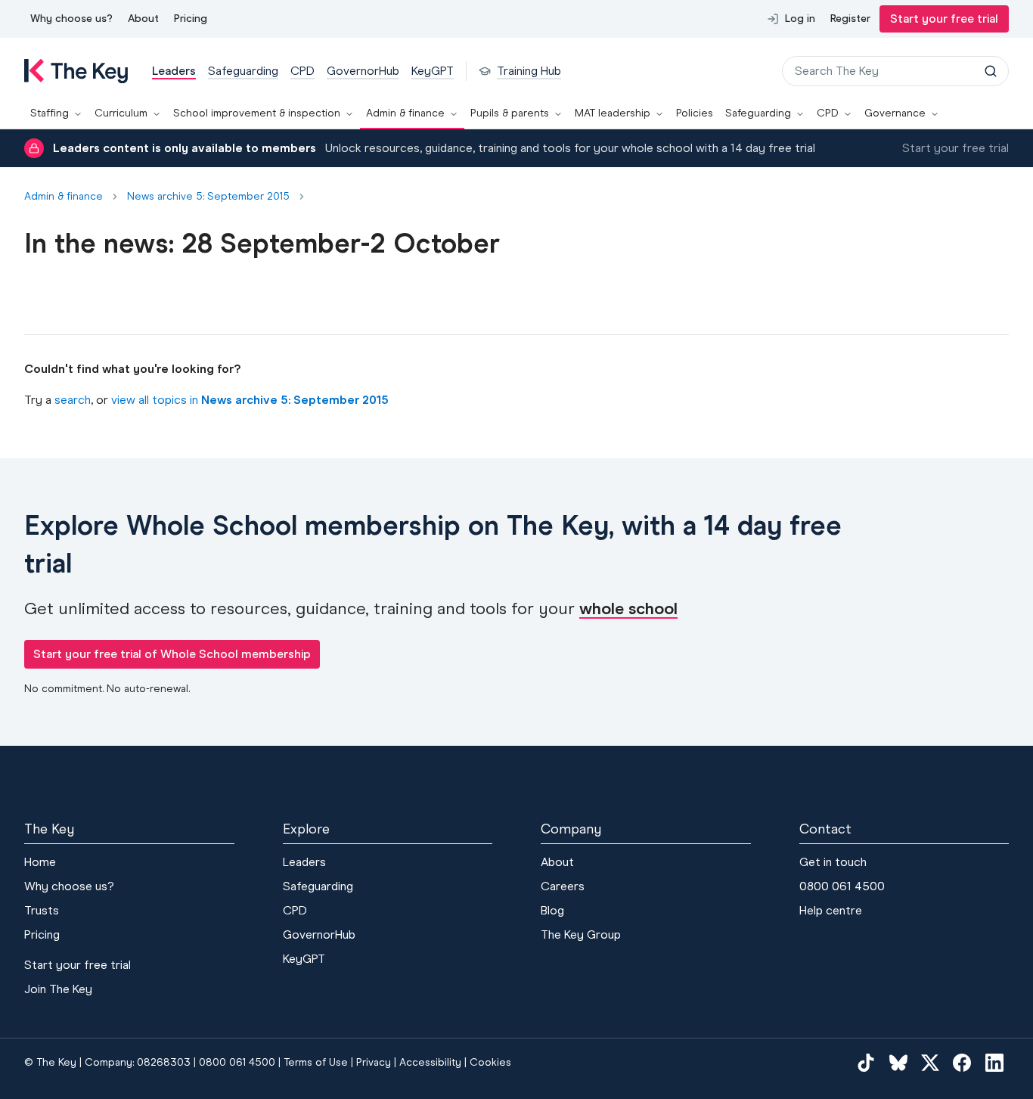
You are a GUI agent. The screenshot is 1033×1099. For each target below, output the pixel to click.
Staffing (49, 113)
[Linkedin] (994, 1063)
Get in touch (833, 862)
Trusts (41, 910)
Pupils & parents (509, 113)
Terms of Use (316, 1062)
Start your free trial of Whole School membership (172, 654)
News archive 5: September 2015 (208, 196)
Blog (552, 910)
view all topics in (250, 400)
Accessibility (430, 1062)
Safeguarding (758, 113)
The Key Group (581, 934)
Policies (694, 113)
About (143, 18)
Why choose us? (71, 18)
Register (850, 18)
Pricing (190, 18)
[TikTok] (866, 1063)
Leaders (304, 862)
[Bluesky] (898, 1063)
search (72, 400)
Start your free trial (944, 18)
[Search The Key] (990, 71)
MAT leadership (612, 113)
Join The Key (58, 989)
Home (40, 862)
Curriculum (121, 113)
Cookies (490, 1062)
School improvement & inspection (256, 113)
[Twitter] (930, 1063)
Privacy (373, 1062)
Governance (895, 113)
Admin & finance (405, 113)
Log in (800, 18)
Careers (563, 886)
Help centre (830, 910)
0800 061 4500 (842, 886)
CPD (828, 113)
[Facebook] (962, 1063)
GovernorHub (319, 934)
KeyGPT (304, 959)
